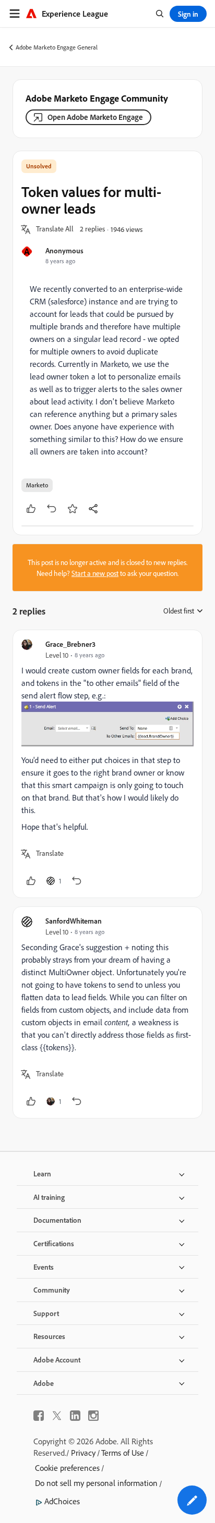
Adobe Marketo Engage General (57, 47)
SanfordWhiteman (73, 920)
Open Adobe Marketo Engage (95, 117)
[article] (107, 764)
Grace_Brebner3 (70, 644)
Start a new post (94, 573)
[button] (55, 229)
